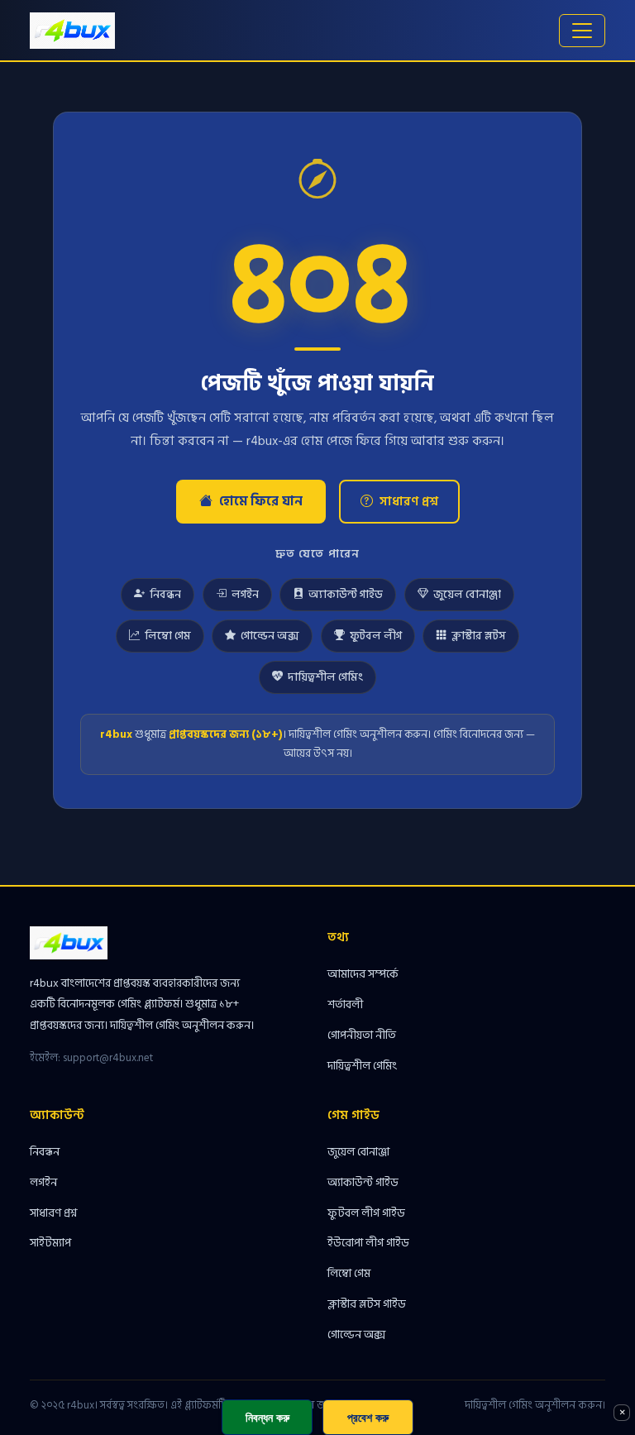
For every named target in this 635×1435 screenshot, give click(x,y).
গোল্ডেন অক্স (270, 636)
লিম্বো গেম (168, 636)
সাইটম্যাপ (50, 1242)
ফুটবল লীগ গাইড (366, 1212)
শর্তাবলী (345, 1004)
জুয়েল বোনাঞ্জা (467, 595)
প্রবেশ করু (368, 1417)
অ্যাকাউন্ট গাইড (345, 595)
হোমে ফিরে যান (261, 501)
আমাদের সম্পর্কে (363, 973)
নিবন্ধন (165, 595)
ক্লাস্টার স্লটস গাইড (366, 1303)
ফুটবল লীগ (376, 636)
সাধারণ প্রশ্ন (409, 501)
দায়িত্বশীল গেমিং (325, 677)
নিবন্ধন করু (267, 1417)
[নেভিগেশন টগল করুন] (582, 30)
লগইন (245, 595)
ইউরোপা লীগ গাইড (368, 1242)
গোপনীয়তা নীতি (361, 1035)
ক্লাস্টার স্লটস (478, 636)
